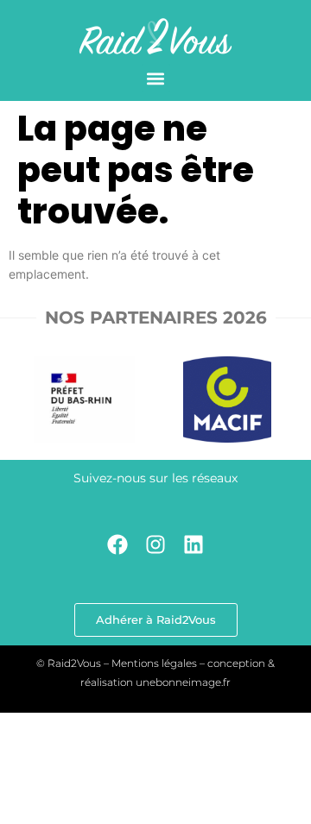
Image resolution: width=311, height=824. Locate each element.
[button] (156, 78)
